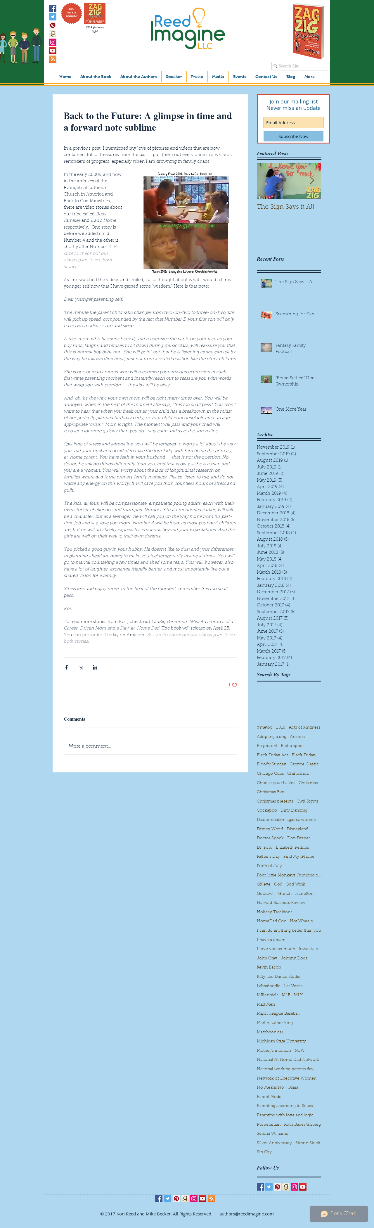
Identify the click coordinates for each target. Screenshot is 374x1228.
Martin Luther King (275, 1023)
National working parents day (285, 1069)
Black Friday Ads (272, 755)
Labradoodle (268, 986)
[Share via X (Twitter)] (81, 667)
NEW (300, 1051)
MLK (298, 995)
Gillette (264, 885)
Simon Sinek (307, 1143)
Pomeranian (268, 1125)
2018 (280, 728)
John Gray (267, 959)
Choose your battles (276, 783)
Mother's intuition (274, 1051)
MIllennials (267, 995)
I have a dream (271, 940)
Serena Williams (272, 1134)
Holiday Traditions (274, 912)
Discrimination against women (286, 820)
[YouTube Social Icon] (52, 50)
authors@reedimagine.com (246, 1214)
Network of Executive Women (286, 1079)
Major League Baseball (278, 1014)
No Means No (270, 1088)
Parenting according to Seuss (285, 1106)
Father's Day (268, 857)
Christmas (308, 783)
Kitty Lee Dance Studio (279, 977)
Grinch (285, 894)
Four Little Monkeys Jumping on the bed (289, 876)
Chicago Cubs (270, 774)
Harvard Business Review (281, 903)
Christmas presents (275, 802)
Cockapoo (267, 811)
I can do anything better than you (289, 931)
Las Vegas (293, 986)
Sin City (264, 1152)
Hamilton (304, 894)
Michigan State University (281, 1042)
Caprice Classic (304, 764)
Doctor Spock (270, 838)
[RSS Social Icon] (52, 59)
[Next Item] (311, 180)
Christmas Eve (270, 792)
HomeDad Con (271, 921)
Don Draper (298, 838)
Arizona (297, 737)
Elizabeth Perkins (292, 848)
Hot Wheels (301, 921)
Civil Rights (307, 802)
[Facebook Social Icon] (52, 8)
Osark (293, 1088)
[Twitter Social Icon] (52, 16)
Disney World (270, 829)
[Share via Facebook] (66, 667)
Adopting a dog (271, 737)
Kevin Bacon (269, 968)
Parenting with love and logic (285, 1115)
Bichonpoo (292, 746)
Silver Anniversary (274, 1143)
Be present (267, 746)
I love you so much (276, 949)
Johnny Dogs (294, 959)
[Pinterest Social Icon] (52, 25)
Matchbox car (270, 1032)
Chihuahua (298, 774)
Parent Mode (269, 1097)
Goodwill (266, 894)
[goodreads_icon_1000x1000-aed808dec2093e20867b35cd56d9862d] (52, 33)
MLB (286, 995)
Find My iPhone (298, 857)
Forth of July (269, 866)
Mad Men (266, 1005)
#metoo (265, 728)
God (278, 885)
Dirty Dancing (293, 811)
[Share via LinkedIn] (95, 667)
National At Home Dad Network (288, 1060)
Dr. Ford (264, 848)
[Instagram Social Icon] (52, 42)
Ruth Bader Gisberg (302, 1125)
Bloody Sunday (271, 764)
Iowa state (308, 949)
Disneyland (297, 829)
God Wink (295, 885)
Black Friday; (304, 755)
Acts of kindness (304, 728)
